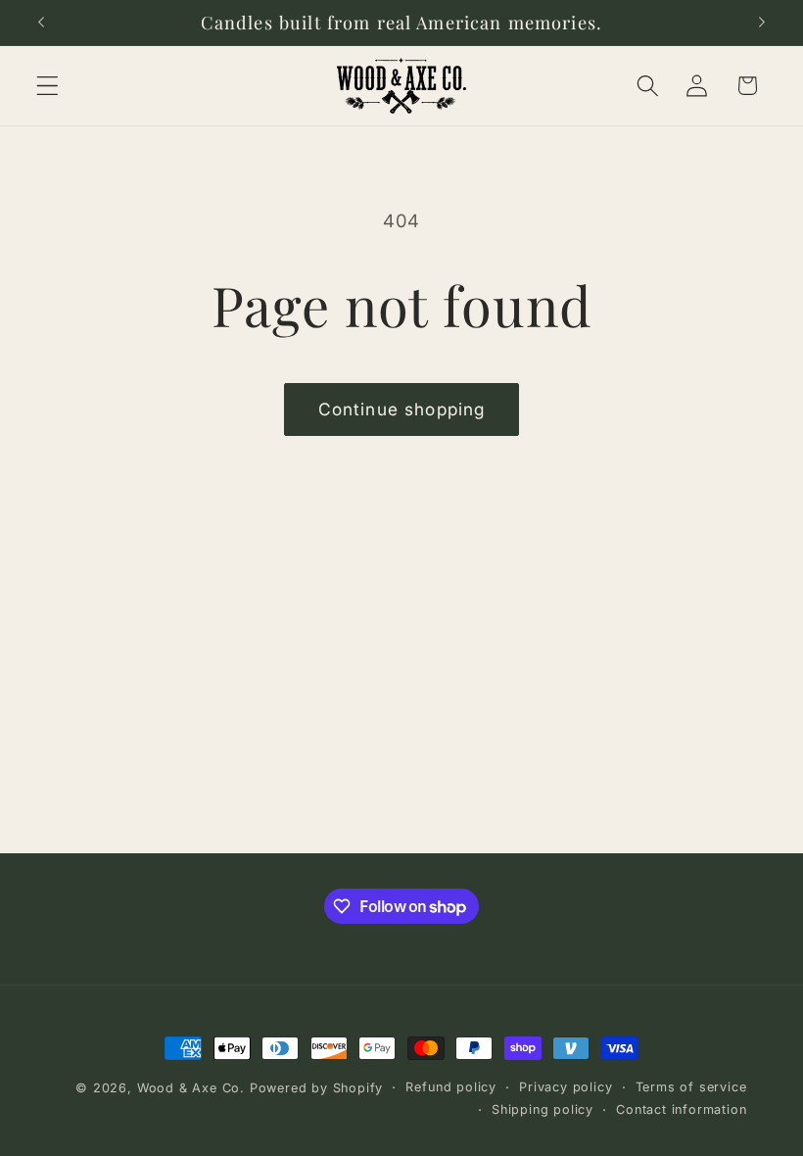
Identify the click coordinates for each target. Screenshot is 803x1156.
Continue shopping (402, 409)
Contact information (681, 1109)
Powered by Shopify (317, 1088)
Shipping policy (542, 1109)
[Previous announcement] (41, 22)
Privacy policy (565, 1087)
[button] (47, 86)
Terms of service (691, 1087)
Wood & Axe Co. (191, 1088)
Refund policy (450, 1087)
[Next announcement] (761, 22)
